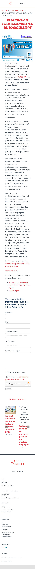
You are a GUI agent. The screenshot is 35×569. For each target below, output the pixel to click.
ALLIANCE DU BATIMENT (18, 282)
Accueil (5, 10)
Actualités (13, 10)
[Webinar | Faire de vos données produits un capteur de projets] (24, 415)
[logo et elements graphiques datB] (10, 2)
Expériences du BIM (7, 510)
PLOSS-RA (22, 77)
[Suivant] (28, 427)
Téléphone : (10, 341)
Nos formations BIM (7, 486)
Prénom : (9, 312)
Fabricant (4, 496)
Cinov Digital (14, 291)
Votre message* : (12, 351)
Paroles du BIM (6, 508)
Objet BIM (4, 482)
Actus (22, 10)
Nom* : (8, 322)
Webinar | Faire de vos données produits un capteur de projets (24, 435)
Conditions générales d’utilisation (11, 558)
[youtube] (2, 547)
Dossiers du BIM (6, 512)
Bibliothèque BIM (6, 526)
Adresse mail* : (11, 331)
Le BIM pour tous (6, 484)
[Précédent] (6, 427)
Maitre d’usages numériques (10, 498)
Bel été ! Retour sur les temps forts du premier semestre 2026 (10, 424)
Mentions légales (7, 561)
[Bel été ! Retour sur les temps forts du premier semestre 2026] (10, 410)
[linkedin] (6, 547)
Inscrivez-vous (11, 271)
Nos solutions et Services (10, 491)
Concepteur (5, 494)
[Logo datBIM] (17, 457)
